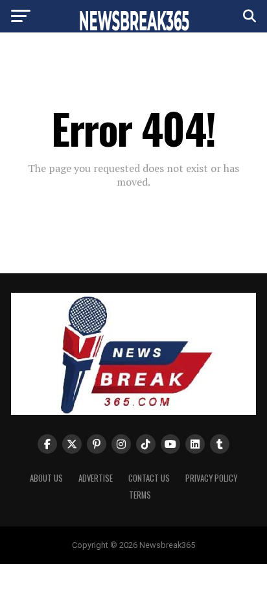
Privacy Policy (211, 478)
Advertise (95, 478)
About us (46, 478)
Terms (140, 495)
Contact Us (149, 478)
